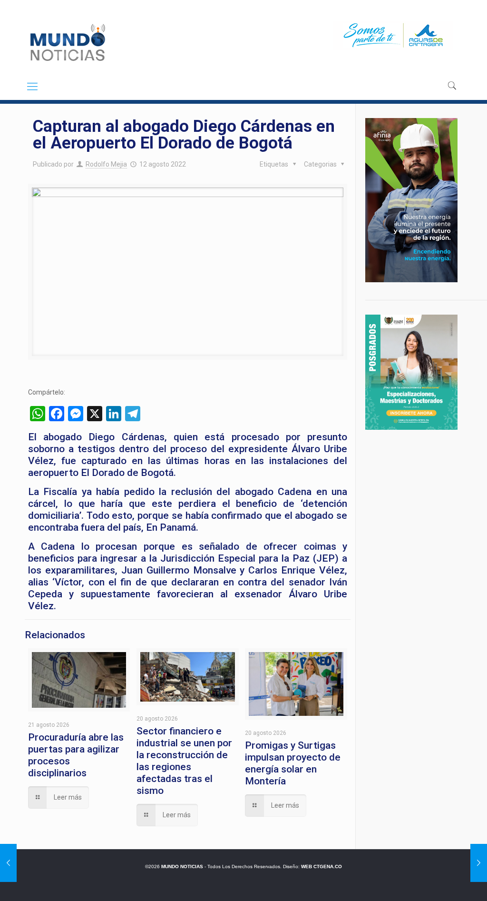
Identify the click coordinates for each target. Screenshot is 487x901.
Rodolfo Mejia (106, 164)
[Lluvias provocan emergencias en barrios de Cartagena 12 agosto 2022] (8, 863)
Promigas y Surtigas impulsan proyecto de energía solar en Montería (293, 763)
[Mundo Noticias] (66, 42)
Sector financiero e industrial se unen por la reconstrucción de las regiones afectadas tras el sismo (184, 760)
